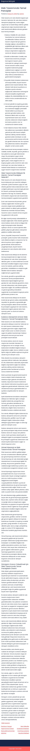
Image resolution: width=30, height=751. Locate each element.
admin (21, 14)
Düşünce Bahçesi (8, 1)
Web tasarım (5, 723)
